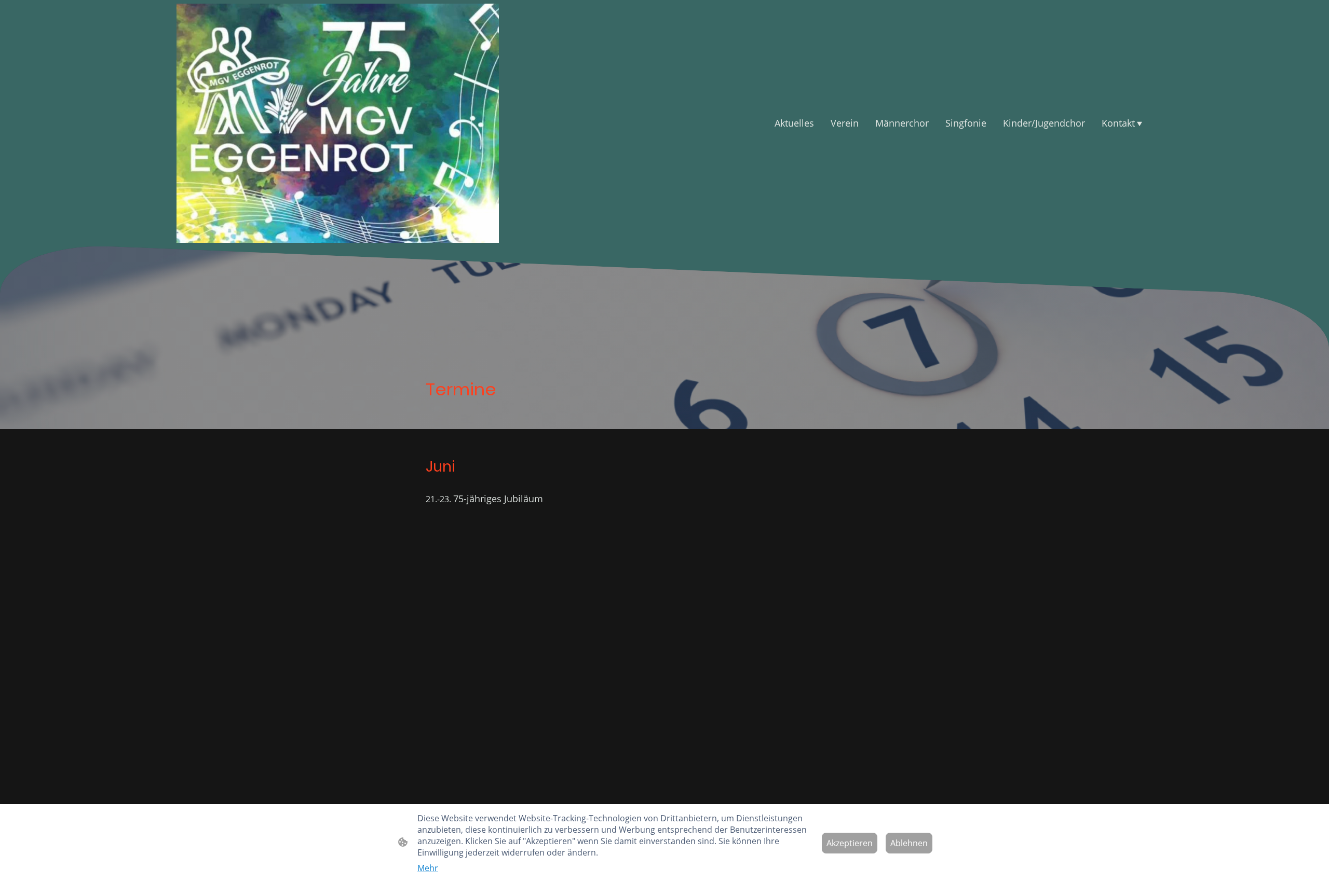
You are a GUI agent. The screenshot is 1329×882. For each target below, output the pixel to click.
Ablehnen (909, 843)
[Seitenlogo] (338, 123)
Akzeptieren (849, 843)
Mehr (427, 868)
